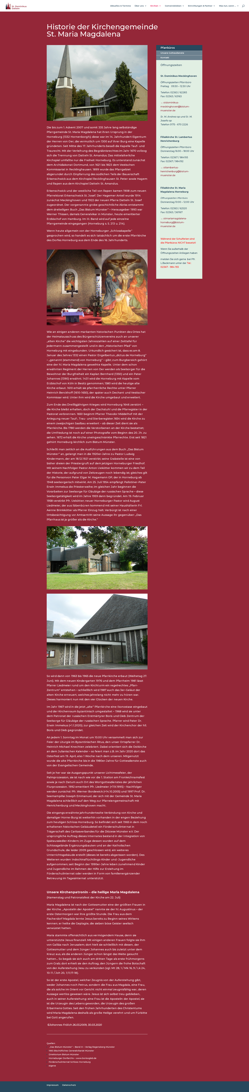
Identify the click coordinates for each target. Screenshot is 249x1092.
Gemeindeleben (173, 6)
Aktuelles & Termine (120, 6)
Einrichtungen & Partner (200, 6)
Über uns (139, 6)
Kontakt (165, 57)
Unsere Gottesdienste (172, 53)
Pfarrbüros (168, 47)
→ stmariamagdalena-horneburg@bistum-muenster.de (174, 222)
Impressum (53, 1085)
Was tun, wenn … (227, 6)
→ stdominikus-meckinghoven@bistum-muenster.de (175, 106)
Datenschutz (69, 1085)
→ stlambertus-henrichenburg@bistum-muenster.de (175, 171)
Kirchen (154, 6)
